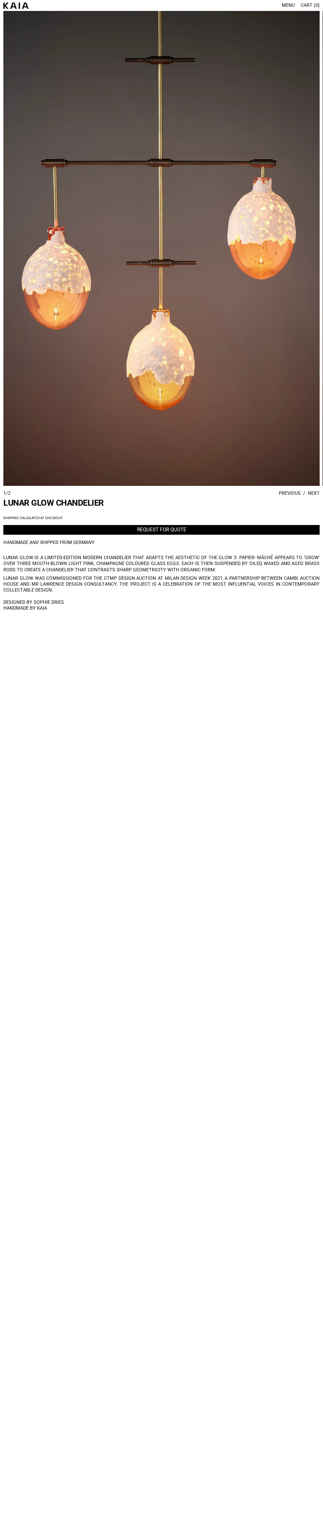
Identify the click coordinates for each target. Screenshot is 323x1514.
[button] (161, 248)
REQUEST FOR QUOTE (161, 530)
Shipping (11, 518)
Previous (290, 493)
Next (314, 493)
